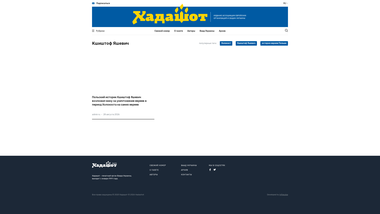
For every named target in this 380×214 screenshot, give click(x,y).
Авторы (191, 31)
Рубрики (100, 31)
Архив (222, 31)
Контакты (186, 175)
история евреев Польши (274, 43)
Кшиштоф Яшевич (246, 43)
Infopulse (284, 194)
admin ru (96, 114)
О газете (178, 31)
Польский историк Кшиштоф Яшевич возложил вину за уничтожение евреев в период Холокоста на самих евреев (119, 101)
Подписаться (103, 3)
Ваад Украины (207, 31)
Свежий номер (162, 31)
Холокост (226, 43)
